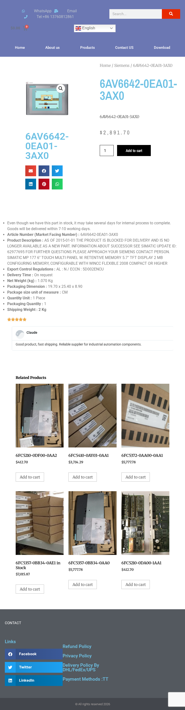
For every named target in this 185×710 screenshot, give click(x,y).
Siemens (122, 65)
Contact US (124, 47)
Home (20, 47)
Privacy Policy (77, 656)
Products (87, 47)
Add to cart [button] (30, 477)
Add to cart (134, 150)
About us (52, 47)
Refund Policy (77, 646)
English (88, 28)
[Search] (171, 14)
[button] (60, 88)
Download (162, 47)
